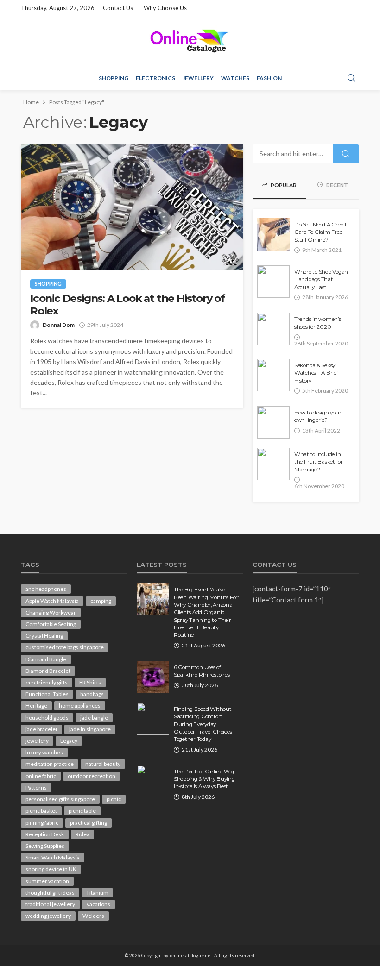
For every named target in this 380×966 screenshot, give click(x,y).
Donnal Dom (59, 324)
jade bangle (94, 717)
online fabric (40, 775)
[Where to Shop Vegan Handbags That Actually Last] (273, 281)
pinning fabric (41, 822)
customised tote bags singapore (64, 647)
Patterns (36, 787)
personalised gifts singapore (60, 799)
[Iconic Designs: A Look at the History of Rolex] (132, 207)
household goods (47, 717)
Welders (93, 915)
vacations (98, 904)
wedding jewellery (48, 915)
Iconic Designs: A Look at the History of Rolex (127, 304)
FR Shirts (90, 682)
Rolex (82, 834)
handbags (92, 693)
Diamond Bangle (45, 659)
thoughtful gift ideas (50, 892)
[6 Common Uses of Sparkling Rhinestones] (153, 677)
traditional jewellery (50, 904)
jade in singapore (90, 729)
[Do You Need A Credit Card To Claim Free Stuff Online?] (273, 234)
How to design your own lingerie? (317, 416)
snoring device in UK (50, 869)
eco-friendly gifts (46, 682)
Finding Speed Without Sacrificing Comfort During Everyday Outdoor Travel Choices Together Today (203, 724)
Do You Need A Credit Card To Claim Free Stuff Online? (320, 232)
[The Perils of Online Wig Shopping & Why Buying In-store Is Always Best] (153, 781)
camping (100, 600)
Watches (235, 78)
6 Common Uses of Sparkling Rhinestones (202, 671)
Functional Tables (47, 693)
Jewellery (198, 78)
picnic (114, 799)
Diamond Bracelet (47, 670)
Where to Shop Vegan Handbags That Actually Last (321, 279)
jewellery (37, 740)
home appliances (80, 705)
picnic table (82, 810)
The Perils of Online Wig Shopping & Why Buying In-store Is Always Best (204, 779)
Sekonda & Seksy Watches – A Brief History (316, 373)
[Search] (351, 78)
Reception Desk (44, 834)
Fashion (269, 78)
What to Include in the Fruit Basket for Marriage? (318, 462)
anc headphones (45, 588)
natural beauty (102, 763)
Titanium (97, 892)
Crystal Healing (44, 635)
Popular (283, 185)
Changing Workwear (50, 612)
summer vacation (47, 881)
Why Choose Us (165, 8)
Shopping (113, 78)
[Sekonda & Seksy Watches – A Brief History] (273, 375)
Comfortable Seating (50, 624)
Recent (336, 185)
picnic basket (41, 810)
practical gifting (88, 822)
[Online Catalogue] (190, 40)
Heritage (36, 705)
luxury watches (44, 752)
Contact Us (118, 8)
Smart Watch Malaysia (52, 857)
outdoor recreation (91, 775)
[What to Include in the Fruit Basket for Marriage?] (273, 464)
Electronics (155, 78)
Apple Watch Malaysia (52, 600)
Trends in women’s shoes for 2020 (317, 323)
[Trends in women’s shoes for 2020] (273, 329)
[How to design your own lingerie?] (273, 422)
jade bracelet (41, 729)
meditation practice (49, 763)
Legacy (68, 740)
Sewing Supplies (44, 845)
